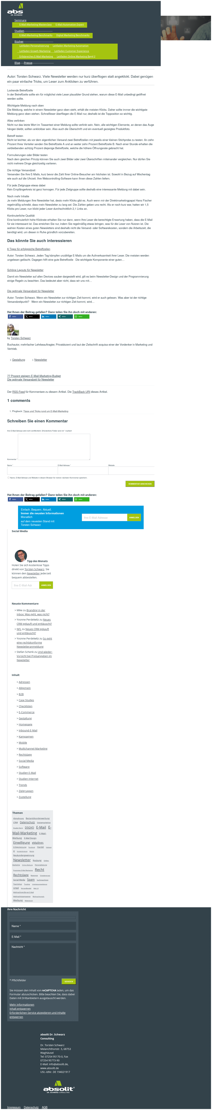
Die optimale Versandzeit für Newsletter (30, 291)
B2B (21, 694)
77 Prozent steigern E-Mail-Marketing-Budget (34, 376)
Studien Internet (28, 779)
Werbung (18, 900)
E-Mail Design (30, 838)
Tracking (27, 884)
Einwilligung (21, 842)
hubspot (49, 847)
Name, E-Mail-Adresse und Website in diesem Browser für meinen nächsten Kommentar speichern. (48, 477)
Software (24, 766)
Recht (39, 869)
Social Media (26, 760)
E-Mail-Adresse (64, 465)
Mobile (23, 742)
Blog (17, 63)
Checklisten (25, 706)
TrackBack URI (81, 392)
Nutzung (37, 860)
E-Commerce (26, 712)
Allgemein (25, 688)
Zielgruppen (26, 791)
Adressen (24, 682)
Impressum (14, 1107)
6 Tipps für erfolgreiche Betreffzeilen (28, 249)
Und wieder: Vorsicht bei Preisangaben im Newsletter (34, 656)
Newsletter (40, 359)
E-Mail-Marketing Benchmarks (35, 35)
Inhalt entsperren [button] (20, 1008)
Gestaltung (18, 359)
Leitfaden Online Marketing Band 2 (76, 56)
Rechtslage (25, 754)
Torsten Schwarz (21, 338)
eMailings (37, 842)
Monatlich (26, 517)
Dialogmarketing (44, 822)
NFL (19, 629)
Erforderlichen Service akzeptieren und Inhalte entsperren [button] (38, 1014)
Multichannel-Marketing (33, 748)
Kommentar (12, 459)
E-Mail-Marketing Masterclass (35, 24)
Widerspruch (29, 901)
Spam (31, 879)
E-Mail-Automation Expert (70, 24)
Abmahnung (18, 818)
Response (34, 875)
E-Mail (41, 827)
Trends (23, 785)
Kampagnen (26, 736)
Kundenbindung (22, 851)
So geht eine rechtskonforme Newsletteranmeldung (34, 642)
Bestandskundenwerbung (38, 818)
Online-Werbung (27, 865)
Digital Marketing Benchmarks (72, 35)
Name (10, 465)
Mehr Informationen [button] (22, 1004)
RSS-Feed (18, 392)
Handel (40, 847)
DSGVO (29, 827)
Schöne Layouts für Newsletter (25, 270)
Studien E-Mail (27, 772)
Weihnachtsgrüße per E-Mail (23, 892)
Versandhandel (26, 888)
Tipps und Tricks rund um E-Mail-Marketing (45, 411)
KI (14, 851)
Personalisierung (41, 865)
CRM (15, 822)
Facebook (31, 847)
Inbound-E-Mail (28, 730)
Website (111, 465)
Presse (28, 63)
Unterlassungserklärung (39, 884)
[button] (15, 316)
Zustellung (25, 797)
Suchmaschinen (42, 880)
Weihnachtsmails (38, 896)
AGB (44, 1107)
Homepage (25, 724)
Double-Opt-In (18, 828)
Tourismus (17, 884)
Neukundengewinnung (23, 855)
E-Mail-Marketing (31, 830)
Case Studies (26, 700)
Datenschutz (27, 822)
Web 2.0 (36, 888)
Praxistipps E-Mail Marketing (23, 870)
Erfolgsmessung (19, 847)
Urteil (16, 888)
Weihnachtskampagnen (22, 896)
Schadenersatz (45, 875)
